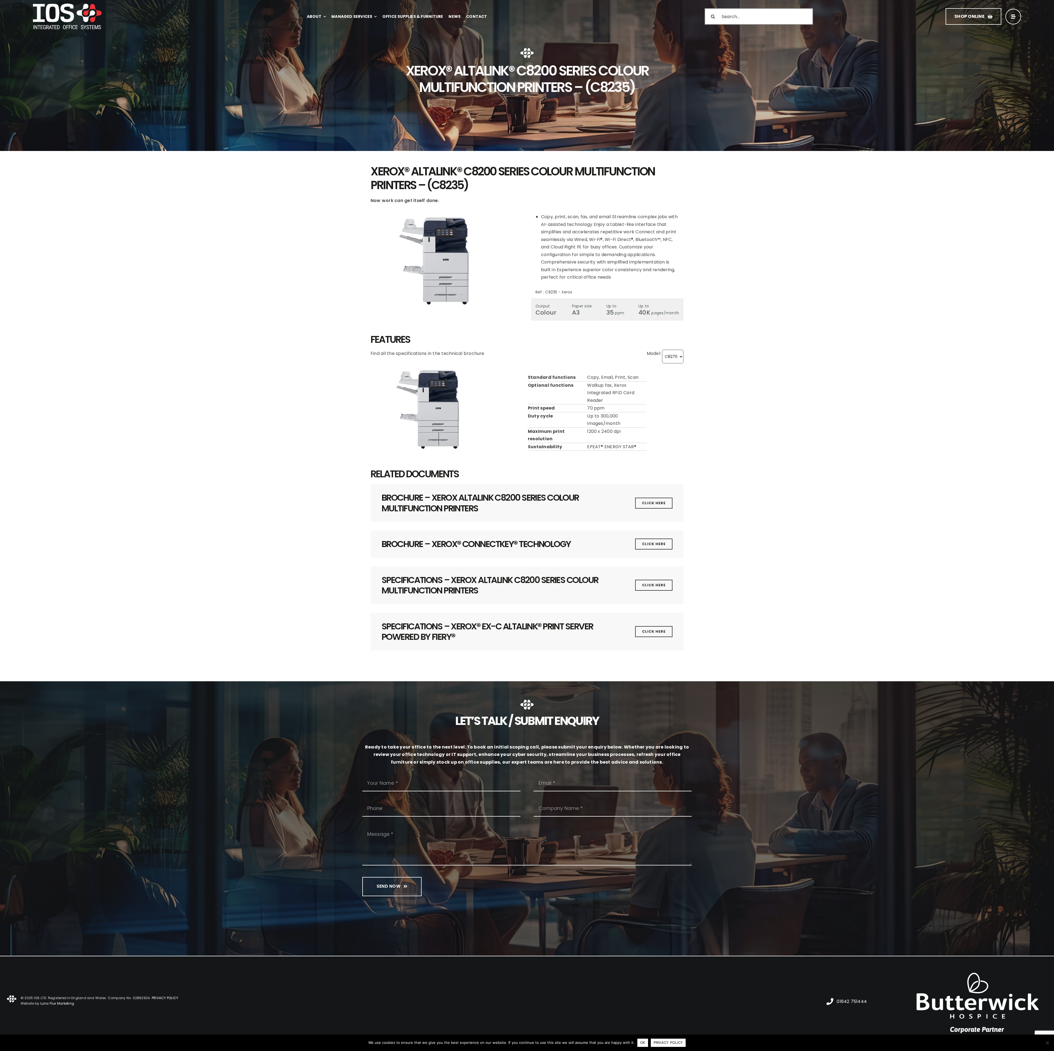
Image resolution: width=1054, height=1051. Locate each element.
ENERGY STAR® (620, 447)
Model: (654, 353)
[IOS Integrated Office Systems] (67, 5)
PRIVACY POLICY (165, 998)
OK (642, 1042)
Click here (654, 503)
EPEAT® (595, 447)
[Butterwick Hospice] (978, 966)
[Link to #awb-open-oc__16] (1013, 16)
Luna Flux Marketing (57, 1003)
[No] (1047, 1043)
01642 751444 (852, 1001)
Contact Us (387, 919)
